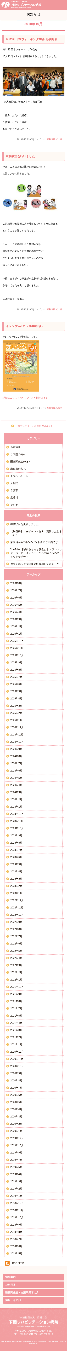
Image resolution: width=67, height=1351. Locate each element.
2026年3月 (16, 619)
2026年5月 (16, 604)
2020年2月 (16, 1123)
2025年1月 (16, 720)
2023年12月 (17, 813)
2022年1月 (16, 979)
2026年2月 (16, 626)
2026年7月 (16, 590)
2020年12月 (17, 1051)
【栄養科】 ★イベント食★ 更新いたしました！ (36, 533)
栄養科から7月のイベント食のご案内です (34, 542)
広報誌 (59, 408)
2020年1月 (16, 1130)
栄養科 (14, 497)
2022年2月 (16, 972)
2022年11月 (16, 907)
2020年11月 (16, 1058)
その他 (59, 139)
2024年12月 (17, 727)
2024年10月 (17, 741)
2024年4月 (16, 785)
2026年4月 (16, 612)
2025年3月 (16, 705)
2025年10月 (17, 655)
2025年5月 (16, 691)
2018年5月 (16, 1253)
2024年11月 (16, 734)
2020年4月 (16, 1109)
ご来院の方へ (18, 454)
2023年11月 (16, 821)
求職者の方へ (18, 468)
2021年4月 (16, 1022)
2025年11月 (16, 648)
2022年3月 (16, 965)
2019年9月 (16, 1152)
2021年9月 (16, 994)
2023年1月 (16, 893)
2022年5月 (16, 950)
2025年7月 (16, 676)
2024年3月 (16, 792)
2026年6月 (16, 597)
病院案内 (10, 1276)
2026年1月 (16, 633)
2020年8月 (16, 1080)
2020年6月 (16, 1094)
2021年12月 (17, 986)
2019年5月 (16, 1167)
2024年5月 (16, 777)
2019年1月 (16, 1195)
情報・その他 (13, 1300)
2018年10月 (17, 1217)
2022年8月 (16, 929)
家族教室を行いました (20, 156)
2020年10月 (17, 1066)
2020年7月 (16, 1087)
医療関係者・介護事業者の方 (22, 1292)
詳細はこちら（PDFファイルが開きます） (25, 397)
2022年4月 (16, 957)
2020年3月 (16, 1116)
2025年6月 (16, 684)
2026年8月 (16, 583)
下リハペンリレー (20, 475)
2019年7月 (16, 1159)
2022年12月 (17, 900)
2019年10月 (17, 1145)
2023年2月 (16, 885)
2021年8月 (16, 1001)
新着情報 (51, 139)
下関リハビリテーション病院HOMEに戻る (34, 426)
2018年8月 (16, 1231)
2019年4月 (16, 1174)
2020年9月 (16, 1073)
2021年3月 (16, 1030)
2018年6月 (16, 1246)
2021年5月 (16, 1015)
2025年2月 (16, 712)
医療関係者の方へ (20, 461)
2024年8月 (16, 756)
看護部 (14, 490)
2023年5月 (16, 864)
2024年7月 (16, 763)
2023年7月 (16, 849)
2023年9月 (16, 835)
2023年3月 (16, 878)
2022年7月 (16, 936)
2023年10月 (17, 828)
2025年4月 (16, 698)
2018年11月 (16, 1210)
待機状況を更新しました (24, 524)
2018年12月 (17, 1203)
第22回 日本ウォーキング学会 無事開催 (31, 39)
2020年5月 (16, 1102)
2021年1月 (16, 1044)
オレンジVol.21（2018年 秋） (25, 326)
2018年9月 (16, 1224)
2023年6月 (16, 857)
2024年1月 (16, 806)
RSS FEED (18, 1263)
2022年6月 (16, 943)
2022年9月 (16, 921)
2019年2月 (16, 1188)
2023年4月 (16, 871)
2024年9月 (16, 748)
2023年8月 (16, 842)
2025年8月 (16, 669)
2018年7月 (16, 1239)
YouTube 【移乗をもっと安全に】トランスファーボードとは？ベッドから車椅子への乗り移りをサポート (36, 553)
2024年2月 (16, 799)
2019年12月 (17, 1138)
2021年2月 (16, 1037)
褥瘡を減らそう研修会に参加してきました (34, 563)
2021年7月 (16, 1008)
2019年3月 (16, 1181)
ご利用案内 (11, 1284)
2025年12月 (17, 640)
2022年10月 (17, 914)
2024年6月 (16, 770)
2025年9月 (16, 662)
